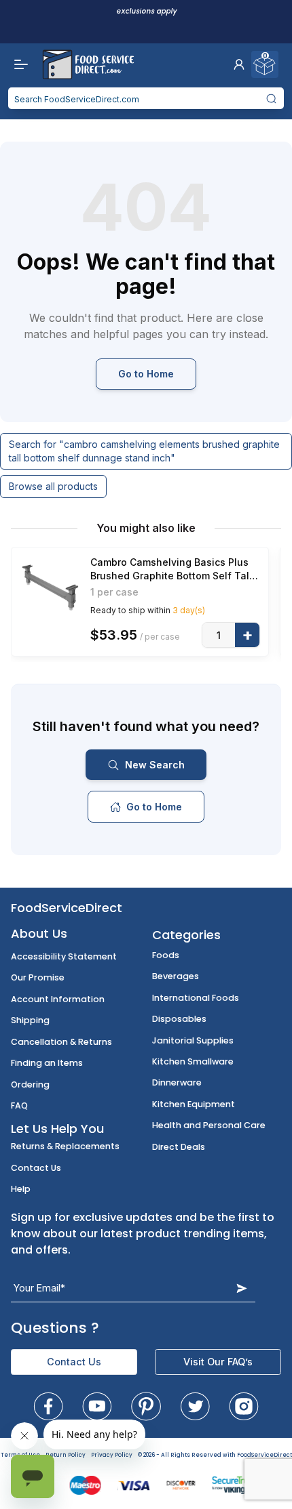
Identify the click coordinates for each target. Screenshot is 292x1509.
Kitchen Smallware (193, 1061)
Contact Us (36, 1168)
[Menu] (18, 64)
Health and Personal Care (209, 1125)
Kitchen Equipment (193, 1104)
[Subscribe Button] (242, 1288)
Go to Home (146, 373)
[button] (239, 64)
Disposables (179, 1019)
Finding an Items (47, 1063)
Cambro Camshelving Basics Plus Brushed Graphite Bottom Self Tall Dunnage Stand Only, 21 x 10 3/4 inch (171, 569)
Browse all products (53, 486)
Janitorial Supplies (193, 1040)
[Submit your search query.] (271, 98)
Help (21, 1189)
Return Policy (65, 1455)
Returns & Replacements (65, 1146)
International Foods (195, 998)
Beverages (175, 976)
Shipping (30, 1020)
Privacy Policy (111, 1455)
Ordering (30, 1084)
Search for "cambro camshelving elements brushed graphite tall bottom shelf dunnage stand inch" (144, 450)
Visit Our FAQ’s (218, 1361)
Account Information (58, 999)
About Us (39, 933)
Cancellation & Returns (61, 1042)
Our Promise (38, 977)
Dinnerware (177, 1082)
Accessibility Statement (64, 956)
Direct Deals (178, 1147)
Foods (165, 955)
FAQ (19, 1105)
